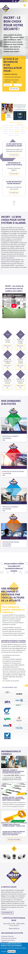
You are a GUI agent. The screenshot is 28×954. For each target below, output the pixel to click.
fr (23, 1)
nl (25, 1)
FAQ (4, 440)
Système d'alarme (11, 74)
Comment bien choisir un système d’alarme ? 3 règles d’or (13, 825)
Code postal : (7, 82)
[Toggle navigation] (25, 5)
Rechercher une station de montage (13, 471)
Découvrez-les (7, 347)
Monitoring (15, 538)
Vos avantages (7, 438)
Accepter (4, 951)
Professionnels (13, 1)
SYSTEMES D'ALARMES (8, 936)
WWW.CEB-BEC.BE (14, 928)
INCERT (5, 7)
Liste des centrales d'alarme (11, 542)
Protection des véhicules (13, 77)
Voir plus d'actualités (14, 839)
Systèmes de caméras (12, 80)
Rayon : (15, 82)
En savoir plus (14, 155)
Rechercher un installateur (10, 436)
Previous (2, 128)
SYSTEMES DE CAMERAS (8, 940)
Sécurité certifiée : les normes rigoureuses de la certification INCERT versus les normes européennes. (13, 799)
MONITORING (5, 942)
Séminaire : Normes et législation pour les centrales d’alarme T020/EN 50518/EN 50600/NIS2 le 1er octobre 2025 (13, 771)
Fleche (14, 203)
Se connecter (16, 1)
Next (25, 128)
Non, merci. (11, 951)
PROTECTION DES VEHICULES (9, 938)
